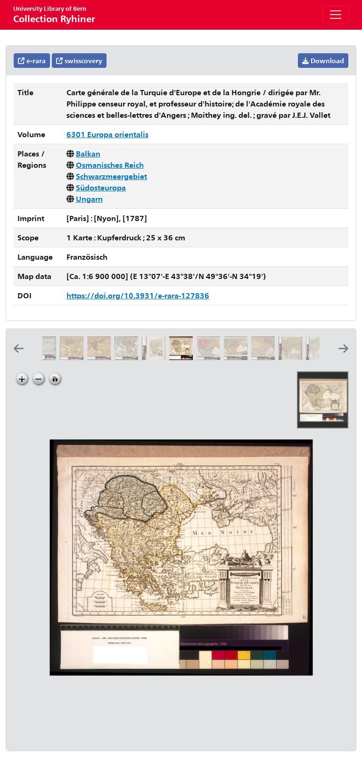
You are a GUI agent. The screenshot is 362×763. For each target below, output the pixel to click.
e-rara (35, 60)
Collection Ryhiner (54, 14)
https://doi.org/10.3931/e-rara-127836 (137, 295)
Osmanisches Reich (110, 165)
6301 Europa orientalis (107, 134)
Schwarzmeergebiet (111, 176)
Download (326, 60)
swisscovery (82, 60)
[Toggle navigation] (335, 14)
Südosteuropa (101, 187)
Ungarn (89, 199)
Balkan (88, 153)
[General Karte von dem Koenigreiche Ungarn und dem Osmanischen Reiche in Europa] (155, 357)
